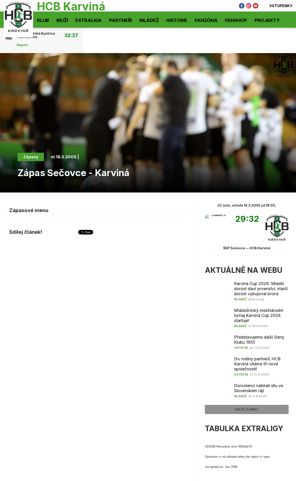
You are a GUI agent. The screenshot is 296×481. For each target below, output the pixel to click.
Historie (176, 20)
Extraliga (88, 20)
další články (246, 409)
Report (22, 45)
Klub (43, 20)
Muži (62, 20)
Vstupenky (281, 5)
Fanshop (236, 20)
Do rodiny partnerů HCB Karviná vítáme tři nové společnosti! (257, 363)
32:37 (71, 35)
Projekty (267, 20)
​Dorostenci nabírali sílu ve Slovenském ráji (258, 388)
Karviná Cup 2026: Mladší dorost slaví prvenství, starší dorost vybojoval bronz (261, 288)
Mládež (149, 20)
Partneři (120, 20)
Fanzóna (206, 20)
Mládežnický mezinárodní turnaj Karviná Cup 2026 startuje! (258, 315)
